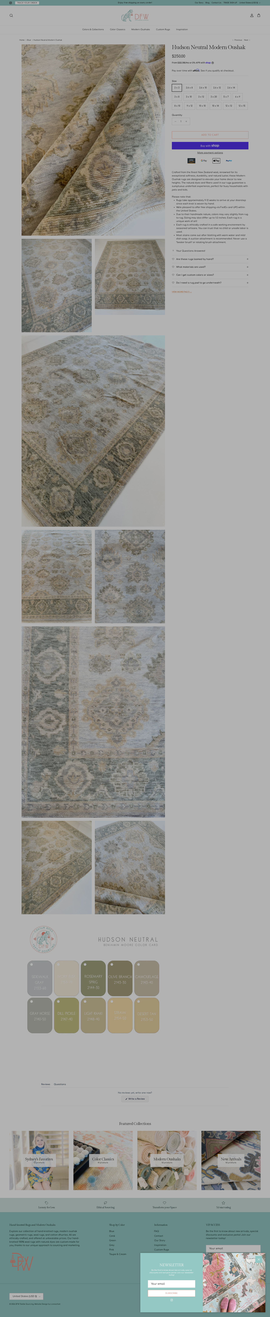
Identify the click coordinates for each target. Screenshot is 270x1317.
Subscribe (171, 1293)
